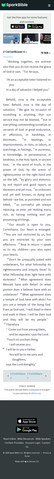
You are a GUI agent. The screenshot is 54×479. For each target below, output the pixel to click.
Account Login (32, 442)
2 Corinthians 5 (17, 376)
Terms (27, 456)
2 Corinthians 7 (34, 376)
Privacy (46, 452)
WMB (44, 53)
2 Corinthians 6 (14, 52)
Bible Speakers (43, 438)
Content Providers (14, 442)
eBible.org (36, 393)
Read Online (9, 438)
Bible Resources (25, 438)
